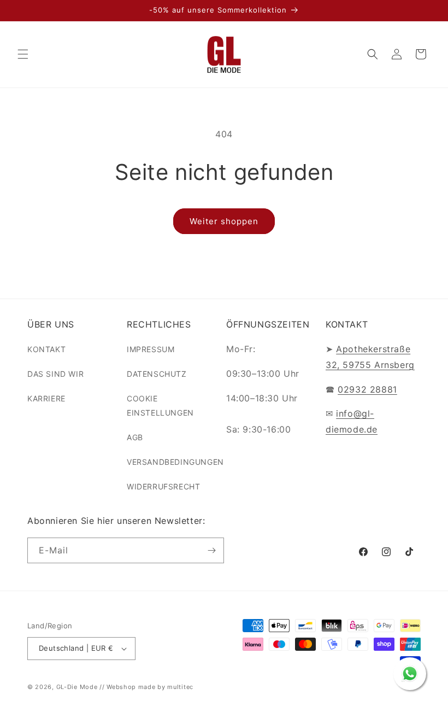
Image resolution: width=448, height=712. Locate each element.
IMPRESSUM (150, 349)
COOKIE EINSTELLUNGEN (160, 405)
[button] (23, 54)
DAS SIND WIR (55, 373)
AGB (135, 437)
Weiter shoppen (224, 221)
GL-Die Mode (77, 687)
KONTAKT (46, 349)
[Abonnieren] (211, 550)
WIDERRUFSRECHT (163, 486)
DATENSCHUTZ (157, 373)
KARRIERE (46, 398)
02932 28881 (367, 389)
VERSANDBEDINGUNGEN (175, 461)
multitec (180, 687)
